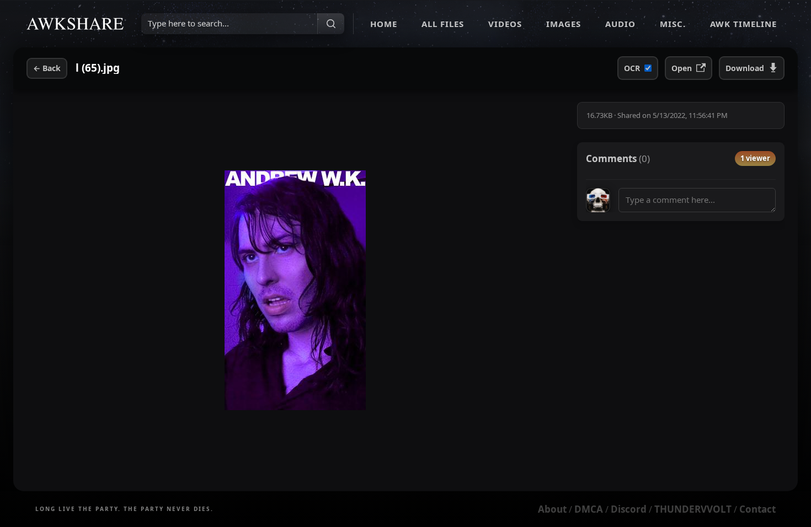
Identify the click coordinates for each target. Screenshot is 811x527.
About (552, 509)
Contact (757, 509)
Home (383, 23)
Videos (505, 23)
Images (563, 23)
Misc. (673, 23)
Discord (629, 509)
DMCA (588, 509)
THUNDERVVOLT (693, 509)
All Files (442, 23)
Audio (620, 23)
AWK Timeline (743, 23)
